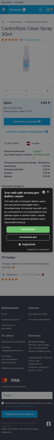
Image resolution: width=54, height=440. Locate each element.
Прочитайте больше (14, 222)
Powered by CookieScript (38, 249)
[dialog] (27, 220)
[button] (27, 244)
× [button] (48, 192)
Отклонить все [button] (28, 237)
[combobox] (43, 192)
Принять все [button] (28, 229)
